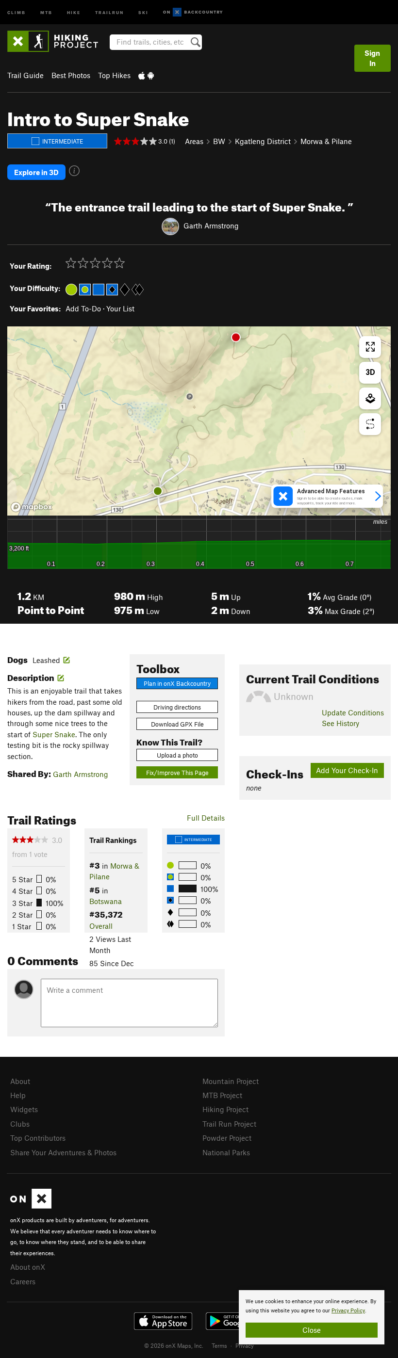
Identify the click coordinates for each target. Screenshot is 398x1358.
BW (219, 141)
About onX (27, 1266)
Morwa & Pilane (326, 141)
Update (353, 712)
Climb (16, 12)
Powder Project (226, 1137)
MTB (46, 12)
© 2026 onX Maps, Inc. (173, 1345)
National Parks (226, 1152)
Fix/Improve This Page (177, 772)
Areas (194, 141)
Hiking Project (225, 1109)
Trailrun (109, 12)
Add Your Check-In (347, 770)
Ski (143, 12)
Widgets (24, 1109)
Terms (219, 1345)
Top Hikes (114, 75)
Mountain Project (230, 1081)
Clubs (20, 1123)
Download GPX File (177, 724)
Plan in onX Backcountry (177, 683)
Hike (74, 12)
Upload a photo (177, 755)
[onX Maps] (30, 1205)
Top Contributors (38, 1137)
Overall (101, 926)
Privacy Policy (348, 1311)
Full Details (206, 817)
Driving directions (177, 707)
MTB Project (222, 1095)
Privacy (244, 1345)
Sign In (372, 57)
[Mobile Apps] (146, 75)
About (20, 1081)
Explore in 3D (36, 172)
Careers (22, 1281)
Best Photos (70, 75)
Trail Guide (25, 75)
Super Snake (54, 734)
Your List (120, 308)
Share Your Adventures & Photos (63, 1152)
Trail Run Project (229, 1123)
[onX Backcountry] (193, 12)
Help (18, 1095)
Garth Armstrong (211, 225)
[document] (312, 1317)
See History (340, 723)
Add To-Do (83, 308)
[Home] (57, 41)
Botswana (105, 901)
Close (311, 1330)
